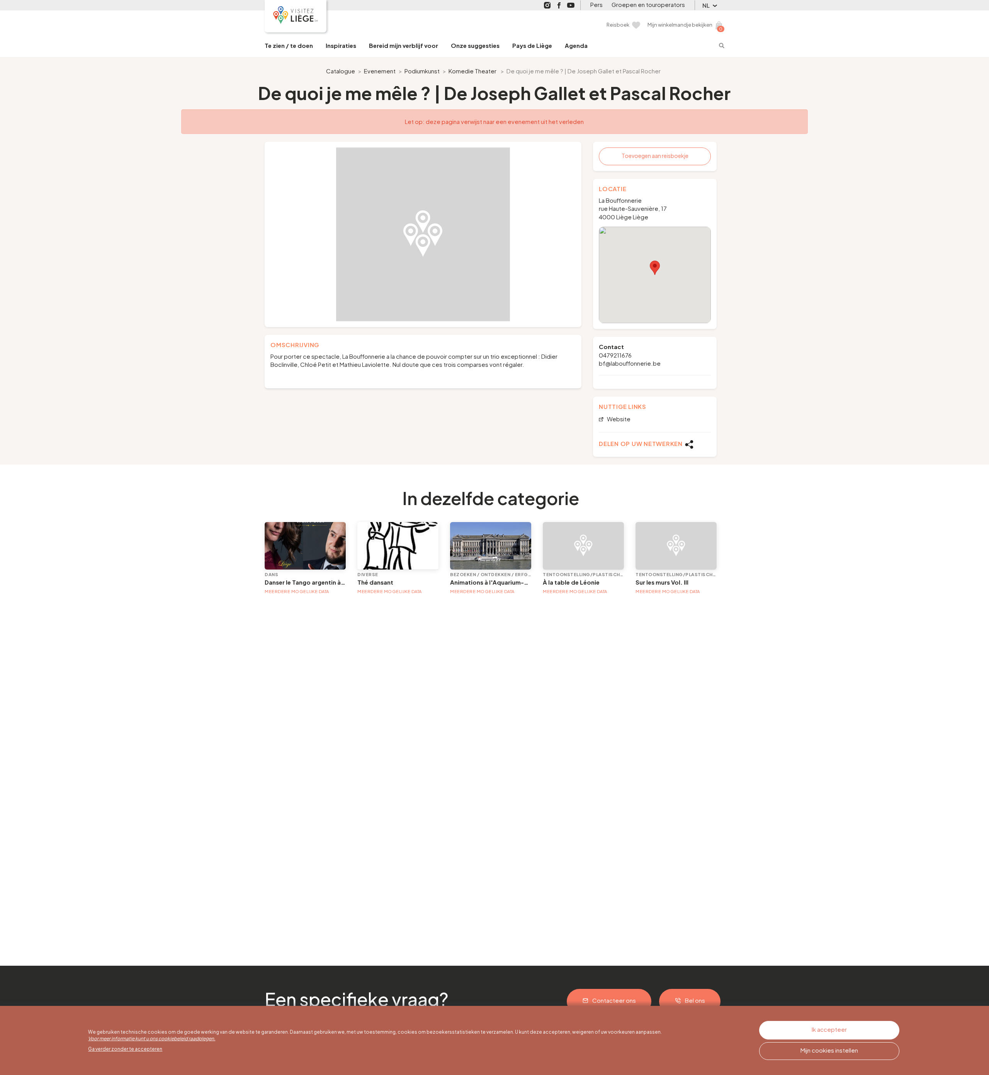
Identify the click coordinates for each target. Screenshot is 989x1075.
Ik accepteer (829, 1029)
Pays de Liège (532, 45)
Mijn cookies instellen (829, 1050)
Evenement (380, 71)
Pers (596, 4)
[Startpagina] (295, 16)
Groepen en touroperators (648, 4)
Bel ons (695, 1000)
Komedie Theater (472, 71)
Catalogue (340, 71)
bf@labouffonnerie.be (630, 363)
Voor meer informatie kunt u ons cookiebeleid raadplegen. (151, 1038)
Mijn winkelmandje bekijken (679, 25)
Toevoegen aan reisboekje (655, 155)
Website (618, 419)
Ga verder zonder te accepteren (125, 1049)
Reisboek (618, 25)
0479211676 (615, 355)
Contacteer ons (614, 1000)
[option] (423, 234)
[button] (655, 268)
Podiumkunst (422, 71)
